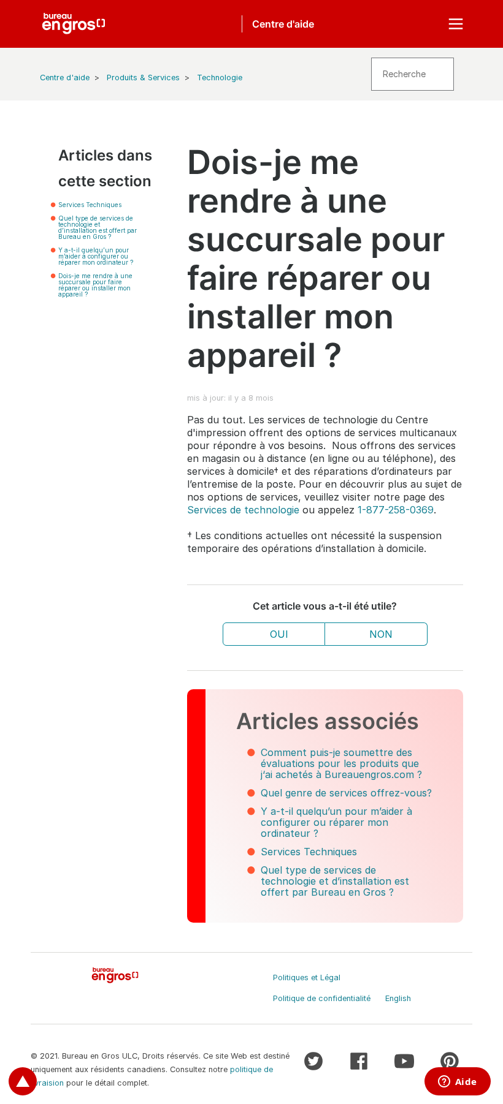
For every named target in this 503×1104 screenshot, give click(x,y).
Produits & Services (143, 77)
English (398, 998)
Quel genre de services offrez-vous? (346, 793)
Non (381, 634)
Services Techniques (89, 204)
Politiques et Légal (306, 977)
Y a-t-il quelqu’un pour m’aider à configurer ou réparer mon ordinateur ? (95, 256)
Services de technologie (243, 510)
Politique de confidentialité (322, 998)
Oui (279, 634)
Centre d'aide (65, 77)
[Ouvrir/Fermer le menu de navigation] (455, 24)
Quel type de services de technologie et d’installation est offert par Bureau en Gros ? (97, 227)
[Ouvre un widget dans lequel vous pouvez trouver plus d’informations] (457, 1082)
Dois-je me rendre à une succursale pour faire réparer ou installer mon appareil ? (95, 285)
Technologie (219, 77)
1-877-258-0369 (396, 510)
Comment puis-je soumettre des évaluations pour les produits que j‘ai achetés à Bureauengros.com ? (341, 763)
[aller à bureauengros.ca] (74, 24)
